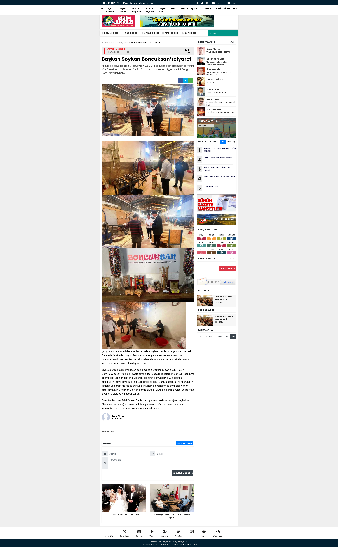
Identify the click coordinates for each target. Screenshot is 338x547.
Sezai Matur (213, 49)
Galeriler (139, 536)
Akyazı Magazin (136, 10)
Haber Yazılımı (185, 544)
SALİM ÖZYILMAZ (215, 59)
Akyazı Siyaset (150, 10)
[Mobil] (197, 3)
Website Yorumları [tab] (184, 443)
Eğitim (194, 8)
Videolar (183, 8)
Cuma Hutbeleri (215, 79)
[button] (234, 8)
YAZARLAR (205, 8)
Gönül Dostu (213, 99)
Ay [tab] (234, 141)
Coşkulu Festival (208, 188)
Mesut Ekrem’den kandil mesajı (137, 3)
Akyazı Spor (162, 10)
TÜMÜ (232, 42)
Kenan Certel (213, 69)
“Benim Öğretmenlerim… (216, 92)
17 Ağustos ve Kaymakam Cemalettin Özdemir (217, 63)
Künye (203, 536)
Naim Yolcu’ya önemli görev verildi (216, 178)
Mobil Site (109, 536)
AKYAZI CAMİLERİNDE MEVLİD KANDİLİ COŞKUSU (224, 300)
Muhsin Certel (214, 109)
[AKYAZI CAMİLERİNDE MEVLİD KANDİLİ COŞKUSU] (205, 300)
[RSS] (234, 3)
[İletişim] (207, 3)
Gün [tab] (222, 141)
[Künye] (228, 3)
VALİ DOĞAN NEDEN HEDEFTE (218, 52)
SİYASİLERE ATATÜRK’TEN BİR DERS (220, 112)
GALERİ (217, 8)
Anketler (178, 536)
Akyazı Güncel (110, 10)
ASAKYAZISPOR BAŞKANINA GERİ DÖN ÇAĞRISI (217, 150)
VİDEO (227, 8)
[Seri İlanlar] (218, 3)
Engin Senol (212, 89)
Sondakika (124, 536)
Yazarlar (164, 536)
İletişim (192, 536)
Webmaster (218, 536)
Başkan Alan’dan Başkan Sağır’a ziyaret (215, 169)
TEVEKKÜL (210, 82)
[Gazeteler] (223, 3)
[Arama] (202, 3)
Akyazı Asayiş (122, 10)
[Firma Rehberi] (213, 3)
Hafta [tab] (229, 141)
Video (152, 536)
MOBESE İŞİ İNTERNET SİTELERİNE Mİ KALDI (220, 103)
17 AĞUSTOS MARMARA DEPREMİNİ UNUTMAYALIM (220, 73)
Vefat (173, 8)
